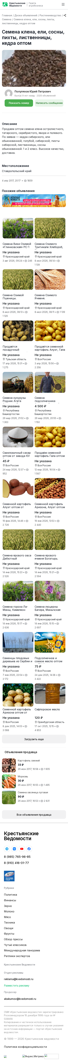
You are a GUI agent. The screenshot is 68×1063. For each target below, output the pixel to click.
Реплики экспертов (17, 956)
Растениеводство (50, 15)
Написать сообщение (49, 103)
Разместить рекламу (16, 985)
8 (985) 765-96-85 (17, 856)
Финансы (10, 900)
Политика (10, 894)
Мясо (7, 917)
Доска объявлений (25, 15)
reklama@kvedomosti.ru (18, 979)
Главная (7, 15)
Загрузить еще (34, 739)
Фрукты (9, 933)
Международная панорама (22, 950)
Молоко (9, 911)
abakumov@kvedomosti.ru (20, 998)
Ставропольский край (16, 171)
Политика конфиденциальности (25, 1046)
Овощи (8, 928)
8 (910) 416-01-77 (16, 863)
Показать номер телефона (19, 104)
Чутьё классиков (15, 945)
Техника (9, 922)
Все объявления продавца (34, 814)
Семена (6, 19)
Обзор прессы (13, 939)
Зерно (8, 906)
